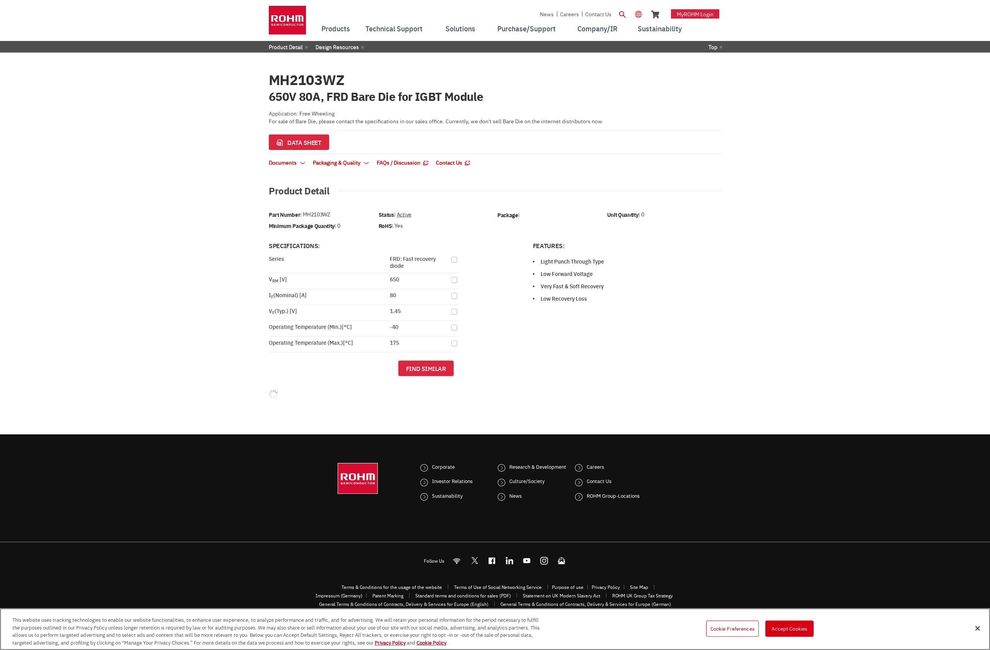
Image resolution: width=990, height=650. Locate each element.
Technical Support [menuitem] (394, 28)
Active (404, 214)
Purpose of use (568, 587)
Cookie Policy (431, 641)
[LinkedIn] (509, 560)
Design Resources (337, 47)
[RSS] (457, 560)
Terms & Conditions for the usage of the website (391, 587)
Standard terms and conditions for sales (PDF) (463, 595)
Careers (569, 14)
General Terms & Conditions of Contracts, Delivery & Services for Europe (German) (585, 604)
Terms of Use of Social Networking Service (498, 587)
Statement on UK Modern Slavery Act (561, 595)
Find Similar (426, 368)
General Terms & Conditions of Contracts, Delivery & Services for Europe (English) (403, 604)
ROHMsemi (474, 560)
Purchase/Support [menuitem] (526, 28)
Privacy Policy (606, 587)
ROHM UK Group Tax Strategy (642, 595)
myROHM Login (695, 14)
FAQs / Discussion (399, 162)
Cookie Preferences (732, 628)
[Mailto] (562, 560)
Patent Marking (387, 595)
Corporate (443, 466)
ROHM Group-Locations (613, 495)
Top (712, 47)
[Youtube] (527, 560)
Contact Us (598, 14)
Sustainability (447, 495)
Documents (283, 162)
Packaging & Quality (337, 162)
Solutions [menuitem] (460, 28)
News (547, 14)
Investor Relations (452, 480)
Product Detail (286, 47)
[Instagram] (544, 560)
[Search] (622, 13)
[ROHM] (287, 22)
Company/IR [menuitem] (597, 28)
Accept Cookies (789, 628)
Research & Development (537, 466)
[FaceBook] (492, 560)
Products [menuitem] (335, 28)
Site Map (639, 587)
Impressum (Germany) (339, 595)
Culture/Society (526, 480)
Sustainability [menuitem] (660, 28)
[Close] (977, 628)
